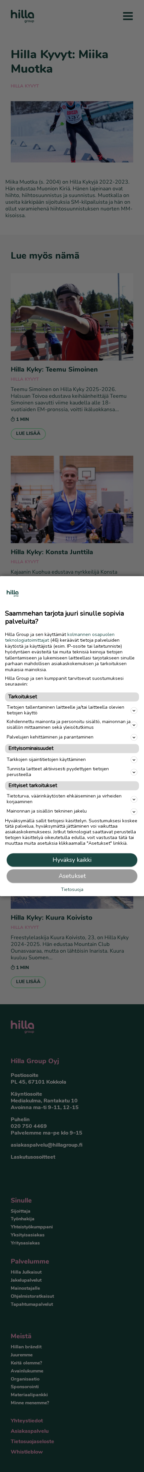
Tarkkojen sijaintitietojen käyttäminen (46, 759)
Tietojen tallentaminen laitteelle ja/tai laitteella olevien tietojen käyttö (65, 710)
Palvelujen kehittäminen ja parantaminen (50, 737)
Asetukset (72, 876)
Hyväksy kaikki (72, 860)
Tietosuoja (72, 890)
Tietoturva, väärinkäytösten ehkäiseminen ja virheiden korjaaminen (64, 799)
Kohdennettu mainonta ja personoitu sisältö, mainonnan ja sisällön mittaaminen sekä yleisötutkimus (69, 725)
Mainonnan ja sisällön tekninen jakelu (47, 811)
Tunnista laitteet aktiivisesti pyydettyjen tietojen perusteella (58, 772)
